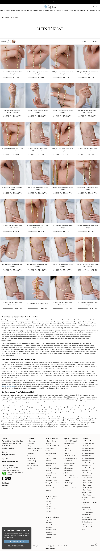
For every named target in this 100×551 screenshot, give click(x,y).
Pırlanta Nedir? (68, 468)
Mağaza (97, 2)
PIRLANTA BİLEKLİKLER (67, 10)
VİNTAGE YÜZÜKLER (21, 10)
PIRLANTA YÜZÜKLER (9, 10)
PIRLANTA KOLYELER (32, 10)
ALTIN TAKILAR (93, 10)
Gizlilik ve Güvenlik (50, 548)
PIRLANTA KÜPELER (44, 10)
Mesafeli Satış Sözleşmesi (36, 546)
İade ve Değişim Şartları (50, 546)
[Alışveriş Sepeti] (97, 7)
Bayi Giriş (5, 485)
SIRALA (84, 41)
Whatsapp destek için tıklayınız (15, 473)
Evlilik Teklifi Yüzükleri (53, 446)
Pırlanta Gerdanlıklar (70, 456)
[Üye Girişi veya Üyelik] (93, 7)
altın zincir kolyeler (8, 386)
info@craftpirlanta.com (10, 461)
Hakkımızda (31, 441)
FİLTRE (95, 41)
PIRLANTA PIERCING (55, 10)
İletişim (29, 456)
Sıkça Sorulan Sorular (34, 448)
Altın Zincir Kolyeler (70, 458)
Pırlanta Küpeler (69, 443)
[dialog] (16, 538)
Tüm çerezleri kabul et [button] (17, 541)
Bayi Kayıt (5, 483)
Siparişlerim (31, 458)
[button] (16, 546)
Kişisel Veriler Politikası (64, 546)
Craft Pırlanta (5, 17)
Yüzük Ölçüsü (68, 466)
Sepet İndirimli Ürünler (70, 488)
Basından (30, 443)
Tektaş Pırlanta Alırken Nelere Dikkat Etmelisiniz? (70, 478)
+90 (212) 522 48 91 (9, 455)
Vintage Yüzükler (69, 463)
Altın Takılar (67, 461)
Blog (29, 446)
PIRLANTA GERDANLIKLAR (81, 10)
